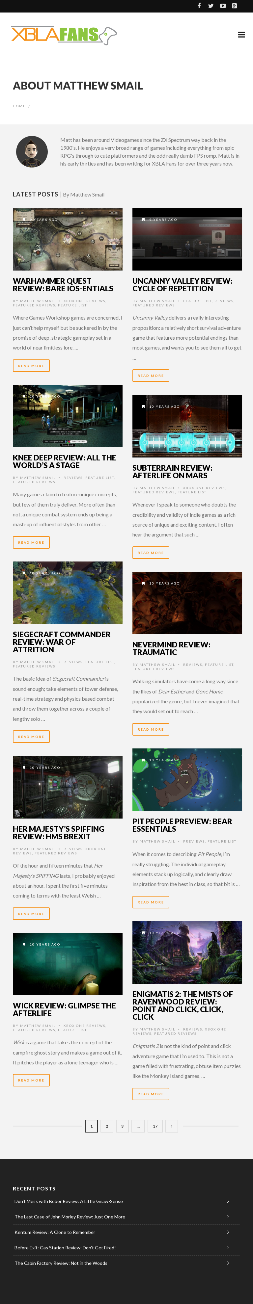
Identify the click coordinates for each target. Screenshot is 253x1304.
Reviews (224, 301)
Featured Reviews (34, 305)
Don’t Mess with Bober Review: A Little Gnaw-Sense (68, 1201)
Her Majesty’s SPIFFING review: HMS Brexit (58, 832)
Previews (194, 841)
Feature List (72, 305)
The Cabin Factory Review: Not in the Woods (60, 1263)
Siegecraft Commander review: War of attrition (62, 642)
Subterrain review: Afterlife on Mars (172, 471)
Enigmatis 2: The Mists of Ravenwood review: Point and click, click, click (182, 1005)
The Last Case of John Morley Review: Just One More (69, 1216)
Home (19, 106)
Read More (31, 366)
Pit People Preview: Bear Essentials (182, 825)
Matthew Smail (38, 301)
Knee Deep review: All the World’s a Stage (64, 461)
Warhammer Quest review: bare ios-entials (63, 284)
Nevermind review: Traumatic (171, 648)
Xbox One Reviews (84, 301)
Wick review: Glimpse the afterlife (64, 1009)
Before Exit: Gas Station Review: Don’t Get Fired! (65, 1247)
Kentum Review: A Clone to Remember (54, 1232)
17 (155, 1126)
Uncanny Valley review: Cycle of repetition (182, 284)
